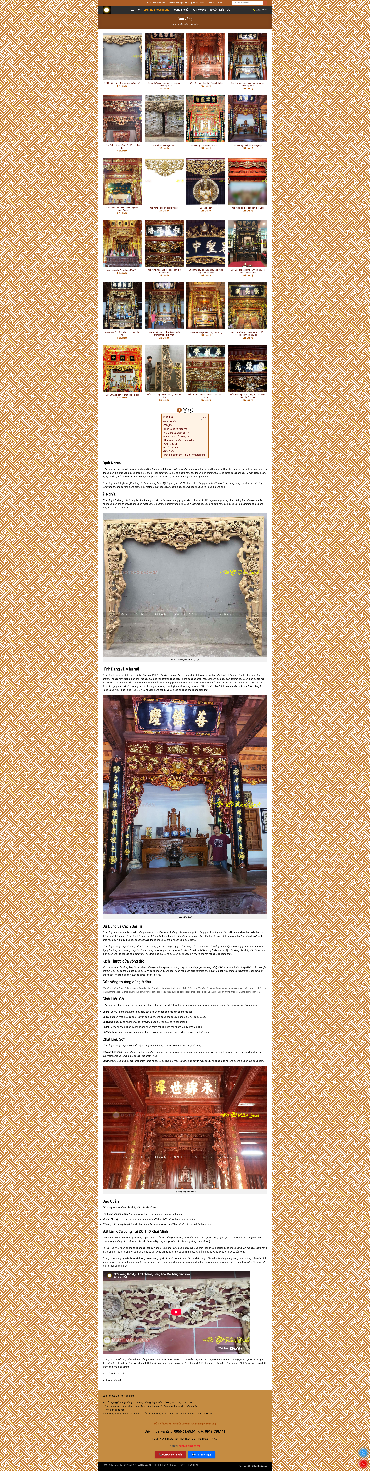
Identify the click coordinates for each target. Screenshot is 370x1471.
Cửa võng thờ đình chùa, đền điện (122, 270)
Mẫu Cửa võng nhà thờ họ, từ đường (206, 332)
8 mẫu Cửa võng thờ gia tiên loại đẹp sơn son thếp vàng (164, 84)
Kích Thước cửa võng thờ (177, 436)
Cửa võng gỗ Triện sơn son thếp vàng (247, 208)
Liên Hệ (118, 1465)
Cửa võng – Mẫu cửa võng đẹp (248, 145)
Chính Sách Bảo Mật (168, 1465)
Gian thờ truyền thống (156, 10)
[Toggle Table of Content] (202, 417)
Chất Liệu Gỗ (170, 443)
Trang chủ (108, 1465)
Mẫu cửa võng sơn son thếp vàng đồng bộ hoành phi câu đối (248, 333)
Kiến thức (224, 10)
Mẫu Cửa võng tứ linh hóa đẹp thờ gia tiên (164, 396)
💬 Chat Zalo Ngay (201, 1454)
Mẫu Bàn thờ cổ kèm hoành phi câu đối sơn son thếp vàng (248, 271)
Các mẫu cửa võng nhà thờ (164, 145)
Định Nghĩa (170, 421)
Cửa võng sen (206, 208)
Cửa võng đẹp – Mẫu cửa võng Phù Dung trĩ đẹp (122, 209)
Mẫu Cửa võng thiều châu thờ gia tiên (122, 395)
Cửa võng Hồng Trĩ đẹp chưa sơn (164, 208)
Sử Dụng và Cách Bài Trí (176, 432)
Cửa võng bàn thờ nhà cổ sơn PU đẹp (206, 83)
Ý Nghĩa (168, 425)
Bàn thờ (135, 10)
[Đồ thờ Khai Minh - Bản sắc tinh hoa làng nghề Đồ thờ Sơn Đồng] (115, 10)
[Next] (190, 410)
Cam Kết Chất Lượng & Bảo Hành (140, 1465)
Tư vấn (213, 10)
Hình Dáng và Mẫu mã (175, 429)
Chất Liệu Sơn (171, 447)
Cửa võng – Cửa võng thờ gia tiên (206, 145)
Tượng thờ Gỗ (180, 10)
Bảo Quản (169, 451)
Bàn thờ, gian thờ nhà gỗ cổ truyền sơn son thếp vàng (248, 84)
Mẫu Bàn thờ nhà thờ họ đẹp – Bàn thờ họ (122, 333)
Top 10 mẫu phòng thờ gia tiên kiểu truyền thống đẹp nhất (164, 333)
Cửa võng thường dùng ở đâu (179, 440)
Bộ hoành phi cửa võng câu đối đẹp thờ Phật (122, 146)
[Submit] (265, 3)
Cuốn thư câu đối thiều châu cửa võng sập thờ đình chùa (206, 271)
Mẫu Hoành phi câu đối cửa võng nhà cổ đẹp (206, 396)
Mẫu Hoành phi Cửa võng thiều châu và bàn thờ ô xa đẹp (248, 396)
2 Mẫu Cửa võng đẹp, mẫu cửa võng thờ (122, 83)
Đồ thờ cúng (199, 10)
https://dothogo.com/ (190, 1445)
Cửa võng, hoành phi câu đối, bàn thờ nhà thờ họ (164, 271)
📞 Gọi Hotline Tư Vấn (170, 1454)
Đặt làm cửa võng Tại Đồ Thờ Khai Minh (185, 454)
